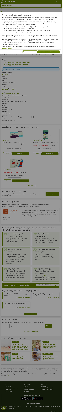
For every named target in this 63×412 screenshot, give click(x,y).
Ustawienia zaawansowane (9, 52)
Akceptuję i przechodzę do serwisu (48, 52)
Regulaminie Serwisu (7, 48)
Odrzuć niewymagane (29, 52)
